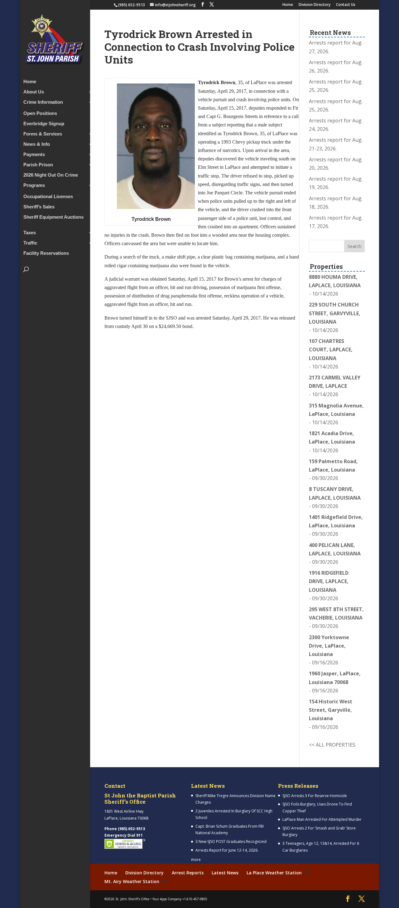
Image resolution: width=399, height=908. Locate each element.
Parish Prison (38, 165)
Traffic (30, 243)
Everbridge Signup (43, 123)
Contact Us (345, 5)
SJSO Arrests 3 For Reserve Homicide (314, 795)
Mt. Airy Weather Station (131, 881)
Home (287, 5)
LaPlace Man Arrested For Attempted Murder (322, 819)
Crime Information (43, 102)
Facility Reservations (46, 253)
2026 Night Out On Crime (50, 175)
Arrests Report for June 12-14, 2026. (226, 850)
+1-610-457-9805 (194, 899)
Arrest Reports (188, 873)
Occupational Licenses (48, 196)
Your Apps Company (166, 899)
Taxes (29, 233)
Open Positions (40, 113)
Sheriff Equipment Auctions (53, 217)
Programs (34, 185)
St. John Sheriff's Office (132, 899)
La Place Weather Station (274, 873)
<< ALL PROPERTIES (332, 744)
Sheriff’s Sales (39, 207)
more (196, 859)
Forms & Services (42, 134)
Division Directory (314, 5)
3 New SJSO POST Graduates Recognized (231, 841)
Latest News (225, 873)
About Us (33, 92)
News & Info (36, 144)
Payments (34, 154)
